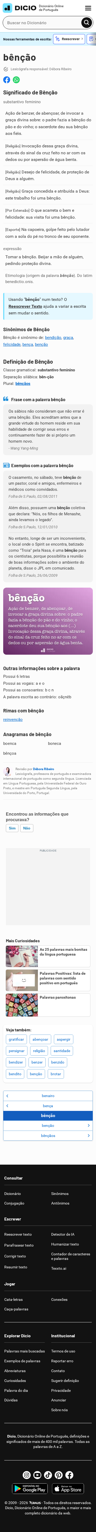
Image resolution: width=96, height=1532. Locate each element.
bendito (15, 1074)
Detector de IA (62, 1234)
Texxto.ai (58, 1268)
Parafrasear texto (19, 1245)
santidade (62, 1051)
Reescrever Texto (25, 306)
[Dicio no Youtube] (37, 1475)
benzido (57, 1062)
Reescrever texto (18, 1234)
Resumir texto (15, 1267)
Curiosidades (15, 1381)
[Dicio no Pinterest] (59, 1475)
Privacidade (61, 1390)
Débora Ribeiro (43, 769)
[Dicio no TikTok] (48, 1475)
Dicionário (12, 1193)
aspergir (63, 1039)
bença (27, 344)
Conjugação (14, 1203)
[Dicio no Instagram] (27, 1475)
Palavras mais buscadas (24, 1351)
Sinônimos (60, 1193)
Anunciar (58, 1400)
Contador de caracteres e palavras (70, 1256)
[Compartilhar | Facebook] (6, 79)
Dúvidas (11, 1400)
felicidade (12, 344)
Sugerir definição (65, 1381)
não (26, 828)
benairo (48, 1096)
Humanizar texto (65, 1244)
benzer (37, 1062)
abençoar (40, 1039)
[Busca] (86, 22)
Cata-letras (13, 1299)
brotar (56, 1074)
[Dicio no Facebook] (69, 1475)
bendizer (16, 1062)
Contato (58, 1371)
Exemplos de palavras (22, 1361)
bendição (53, 337)
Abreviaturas (15, 1371)
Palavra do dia (16, 1390)
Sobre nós (59, 1410)
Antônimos (60, 1203)
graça (68, 337)
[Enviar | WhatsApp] (16, 79)
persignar (17, 1051)
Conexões (59, 1299)
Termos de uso (63, 1351)
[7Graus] (35, 1503)
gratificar (16, 1039)
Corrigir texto (15, 1256)
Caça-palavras (16, 1309)
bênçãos (22, 383)
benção (41, 344)
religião (39, 1051)
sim (12, 828)
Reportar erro (62, 1361)
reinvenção (13, 719)
